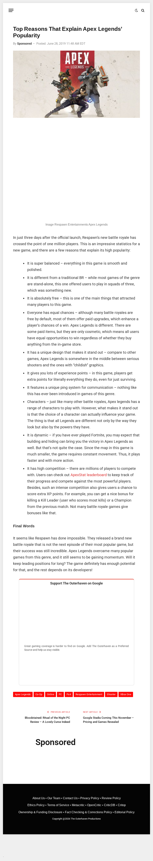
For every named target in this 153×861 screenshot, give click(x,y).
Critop (122, 805)
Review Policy (111, 798)
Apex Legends (23, 694)
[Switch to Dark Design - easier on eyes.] (136, 10)
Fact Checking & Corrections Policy (88, 812)
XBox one (125, 694)
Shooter (111, 694)
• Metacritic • (78, 805)
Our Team (53, 798)
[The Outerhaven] (76, 10)
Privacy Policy (89, 798)
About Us (39, 798)
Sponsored (24, 43)
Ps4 (69, 694)
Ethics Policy (36, 805)
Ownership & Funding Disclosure (40, 812)
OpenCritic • (95, 805)
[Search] (142, 10)
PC (60, 694)
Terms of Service (58, 805)
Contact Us (70, 798)
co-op (38, 694)
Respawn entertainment (89, 694)
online (50, 694)
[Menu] (11, 10)
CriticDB (109, 805)
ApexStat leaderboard (89, 475)
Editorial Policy (125, 812)
